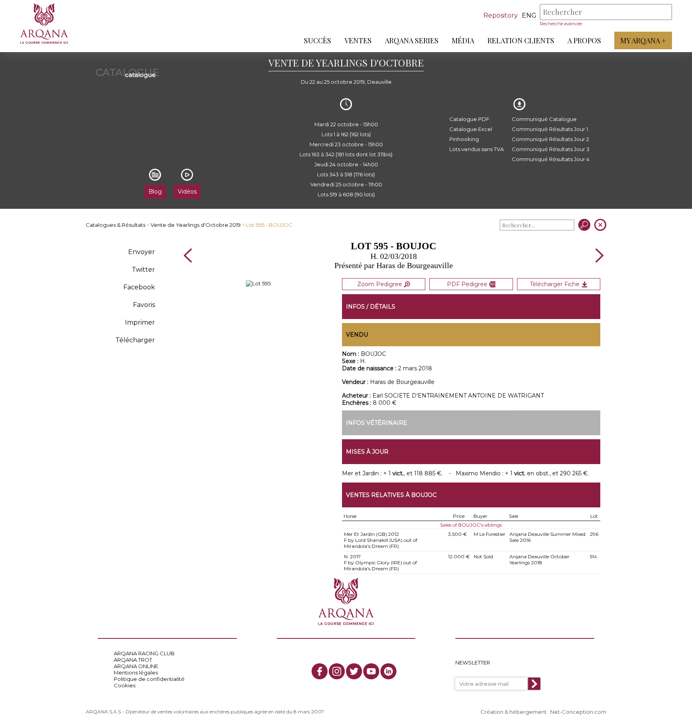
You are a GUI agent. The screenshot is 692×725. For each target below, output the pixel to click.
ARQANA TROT (133, 659)
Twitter (143, 269)
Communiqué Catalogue (544, 119)
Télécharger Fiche (554, 284)
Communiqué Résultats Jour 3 (550, 149)
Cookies (124, 685)
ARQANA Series (412, 40)
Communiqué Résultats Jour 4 (550, 159)
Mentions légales (136, 672)
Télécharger (135, 340)
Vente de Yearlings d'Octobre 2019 (196, 225)
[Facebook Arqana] (320, 671)
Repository (500, 15)
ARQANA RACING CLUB (144, 653)
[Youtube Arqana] (371, 671)
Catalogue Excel (470, 129)
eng (529, 15)
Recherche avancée (561, 23)
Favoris (144, 305)
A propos (584, 40)
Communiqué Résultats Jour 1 (550, 129)
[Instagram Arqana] (337, 671)
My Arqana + (643, 40)
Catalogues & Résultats (115, 225)
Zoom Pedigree (379, 284)
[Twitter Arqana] (354, 671)
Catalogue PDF (469, 119)
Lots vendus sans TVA (476, 149)
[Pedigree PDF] (258, 283)
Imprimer (140, 322)
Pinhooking (464, 139)
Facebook (139, 287)
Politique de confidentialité (149, 679)
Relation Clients (520, 40)
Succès (317, 40)
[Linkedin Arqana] (388, 671)
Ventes (358, 40)
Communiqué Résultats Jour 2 (550, 139)
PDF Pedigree (467, 284)
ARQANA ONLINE (136, 666)
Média (463, 40)
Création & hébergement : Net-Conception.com (543, 712)
